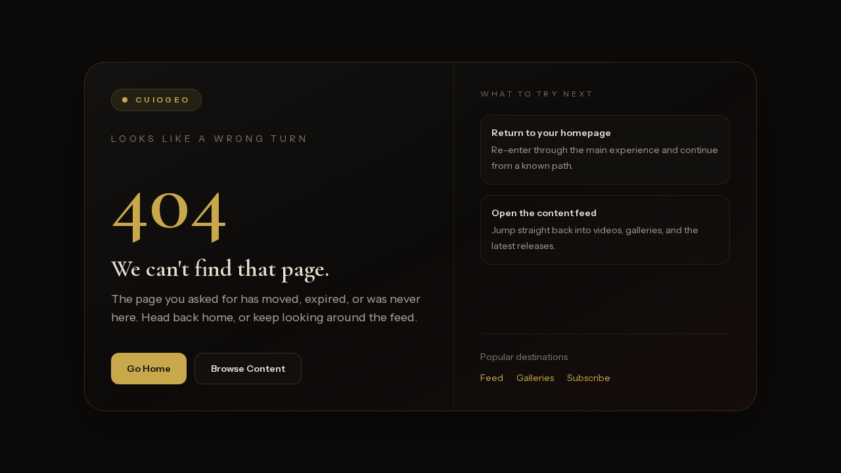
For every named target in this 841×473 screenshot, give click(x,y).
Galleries (535, 378)
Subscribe (588, 378)
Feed (491, 378)
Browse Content (248, 368)
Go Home (149, 368)
